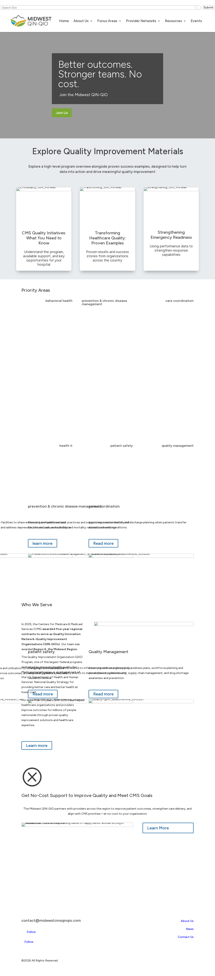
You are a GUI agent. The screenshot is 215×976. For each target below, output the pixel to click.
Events (196, 21)
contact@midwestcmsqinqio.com (51, 920)
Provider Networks (141, 21)
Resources (173, 21)
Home (64, 21)
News (190, 929)
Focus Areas (107, 21)
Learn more (36, 745)
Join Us (62, 112)
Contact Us (186, 937)
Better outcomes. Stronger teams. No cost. (100, 74)
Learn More (158, 827)
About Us (81, 21)
